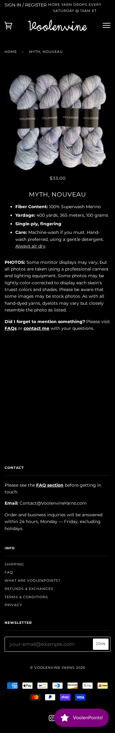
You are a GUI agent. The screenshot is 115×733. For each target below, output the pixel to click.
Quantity (57, 341)
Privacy (13, 605)
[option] (57, 121)
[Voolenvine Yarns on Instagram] (52, 719)
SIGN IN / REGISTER (26, 5)
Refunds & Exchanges (29, 589)
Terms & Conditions (26, 597)
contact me (36, 328)
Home (11, 52)
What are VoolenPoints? (32, 580)
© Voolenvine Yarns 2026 (57, 667)
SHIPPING (14, 564)
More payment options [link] (57, 406)
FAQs (11, 328)
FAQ (9, 572)
